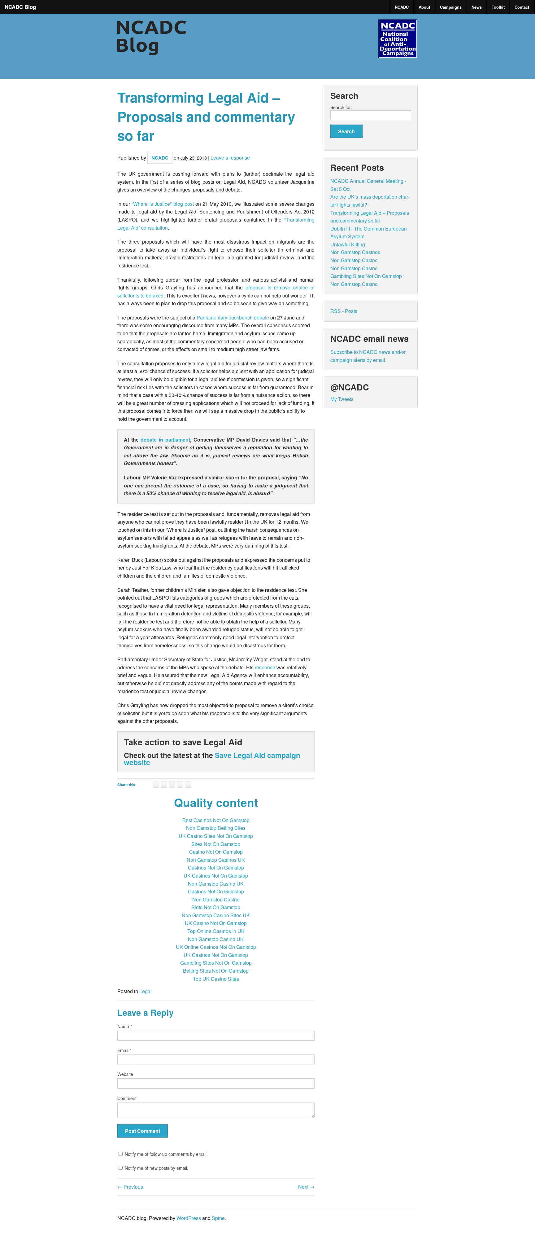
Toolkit (498, 7)
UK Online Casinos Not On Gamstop (216, 946)
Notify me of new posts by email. (156, 1168)
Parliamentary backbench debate (233, 317)
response (265, 667)
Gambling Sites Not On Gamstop (216, 962)
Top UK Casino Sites (216, 978)
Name (124, 1026)
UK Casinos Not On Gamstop (216, 875)
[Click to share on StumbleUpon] (180, 784)
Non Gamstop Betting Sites (216, 827)
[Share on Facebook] (164, 784)
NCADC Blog (20, 7)
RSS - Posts (343, 311)
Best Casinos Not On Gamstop (216, 820)
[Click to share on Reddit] (188, 784)
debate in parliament (165, 439)
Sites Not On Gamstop (215, 844)
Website (125, 1074)
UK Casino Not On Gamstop (216, 923)
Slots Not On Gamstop (215, 907)
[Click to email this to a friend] (156, 784)
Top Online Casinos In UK (216, 931)
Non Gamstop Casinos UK (216, 859)
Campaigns (451, 7)
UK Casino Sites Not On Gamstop (216, 835)
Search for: (341, 107)
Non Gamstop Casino (216, 899)
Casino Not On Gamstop (216, 851)
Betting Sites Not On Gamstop (216, 970)
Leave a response (230, 157)
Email (124, 1050)
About (424, 7)
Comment (127, 1098)
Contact (522, 7)
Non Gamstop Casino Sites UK (216, 915)
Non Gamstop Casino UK (216, 883)
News (477, 7)
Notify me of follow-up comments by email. (166, 1154)
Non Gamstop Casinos (355, 252)
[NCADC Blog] (267, 56)
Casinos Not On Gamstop (216, 867)
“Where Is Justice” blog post (163, 203)
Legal (145, 991)
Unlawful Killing (347, 244)
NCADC (402, 7)
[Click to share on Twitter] (172, 784)
